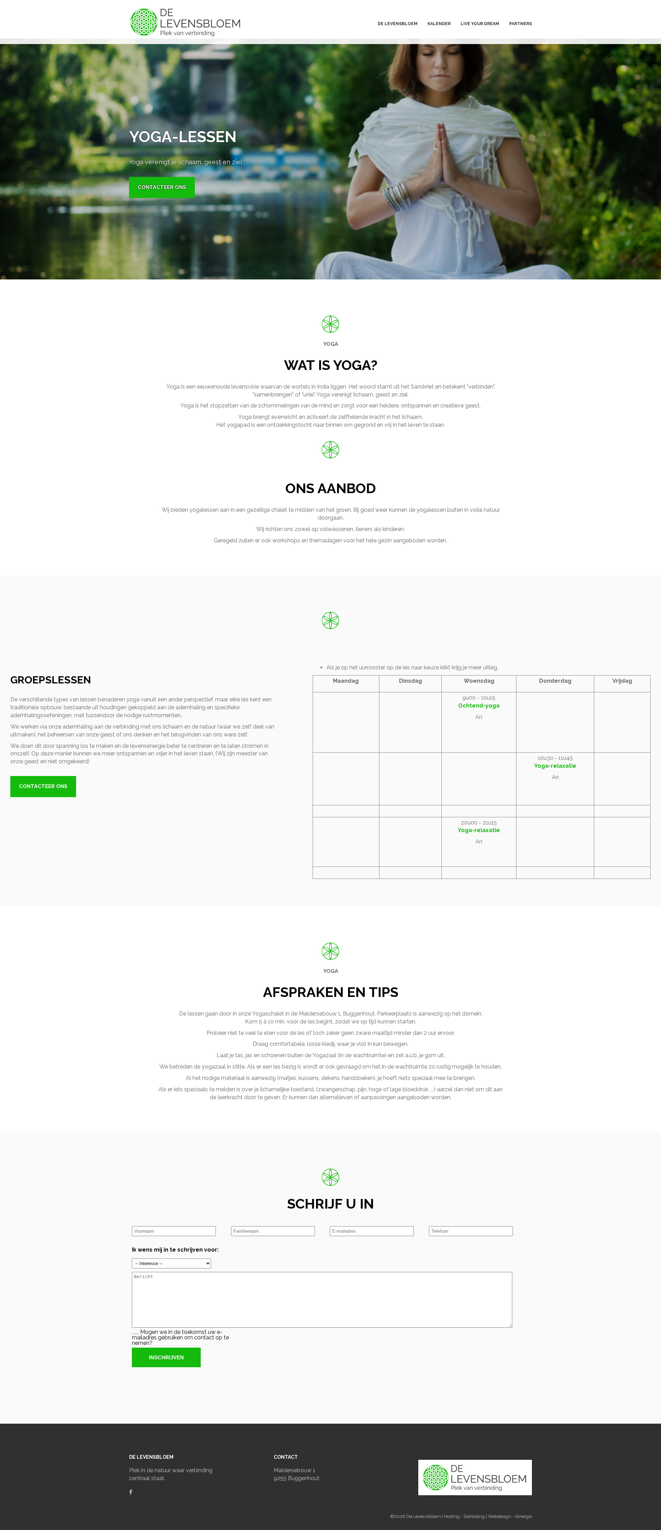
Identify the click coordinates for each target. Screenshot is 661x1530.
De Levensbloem (424, 1516)
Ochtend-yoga (479, 705)
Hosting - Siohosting (465, 1516)
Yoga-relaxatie (555, 766)
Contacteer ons (162, 187)
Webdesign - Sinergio (510, 1516)
